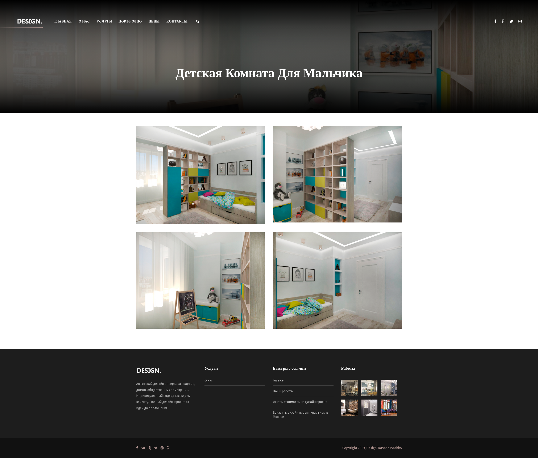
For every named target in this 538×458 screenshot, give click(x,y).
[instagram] (520, 21)
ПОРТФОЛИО (130, 21)
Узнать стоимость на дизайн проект (300, 402)
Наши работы (283, 391)
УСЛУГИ (104, 21)
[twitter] (511, 21)
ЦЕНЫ (154, 21)
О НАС (84, 21)
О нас (208, 380)
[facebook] (495, 21)
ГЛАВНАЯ (63, 21)
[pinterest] (503, 21)
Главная (278, 380)
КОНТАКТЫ (177, 21)
